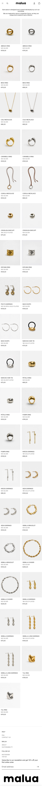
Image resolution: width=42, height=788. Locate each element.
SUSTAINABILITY (7, 747)
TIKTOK (4, 757)
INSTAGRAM (6, 754)
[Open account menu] (34, 3)
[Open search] (7, 3)
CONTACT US (6, 737)
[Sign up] (38, 767)
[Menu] (2, 3)
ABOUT (4, 745)
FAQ (3, 735)
